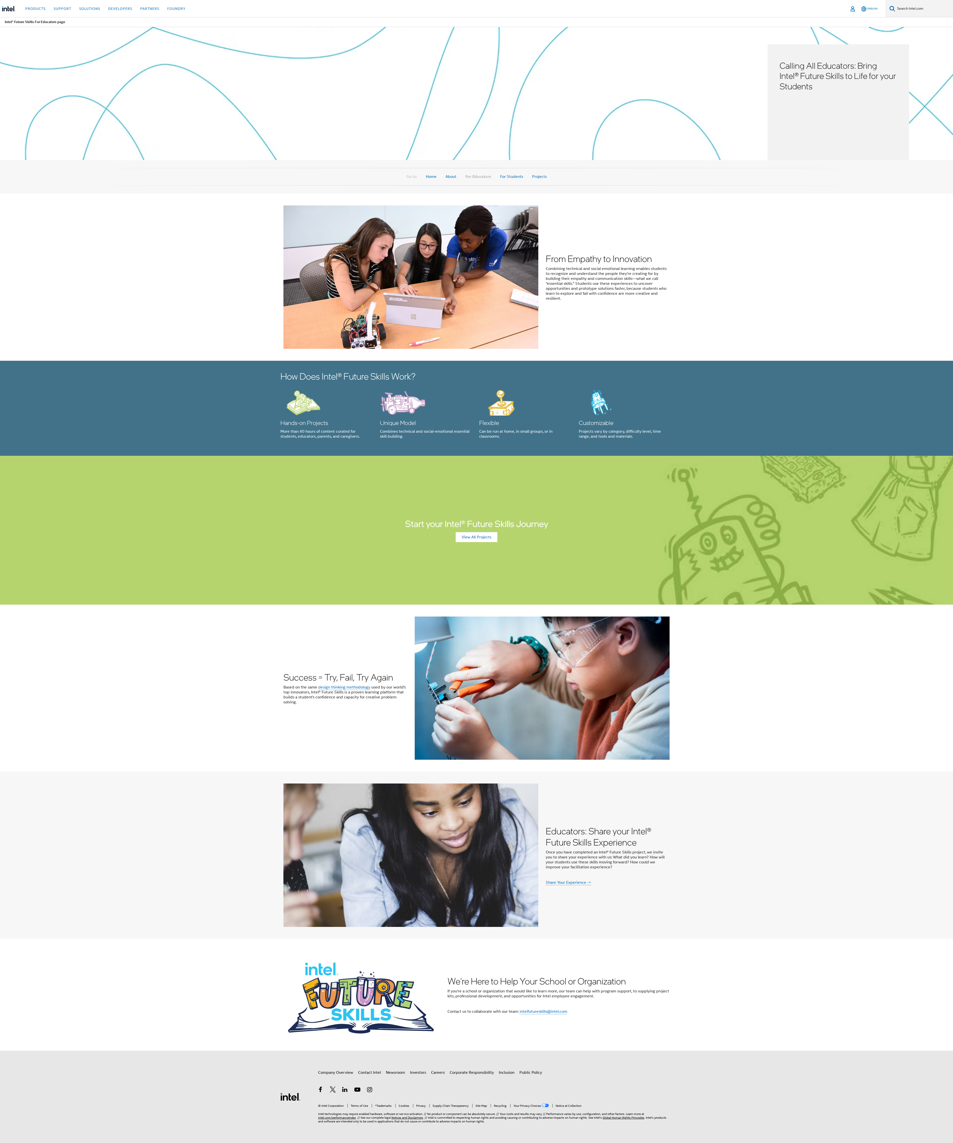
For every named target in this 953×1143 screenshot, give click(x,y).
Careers (438, 1072)
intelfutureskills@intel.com (543, 1011)
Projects (539, 176)
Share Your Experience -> (568, 882)
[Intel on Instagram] (369, 1090)
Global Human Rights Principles (623, 1117)
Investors (418, 1072)
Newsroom (395, 1072)
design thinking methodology (344, 687)
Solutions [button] (89, 8)
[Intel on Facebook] (320, 1090)
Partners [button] (149, 8)
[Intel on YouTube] (357, 1090)
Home (431, 176)
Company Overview (335, 1072)
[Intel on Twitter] (333, 1090)
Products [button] (35, 8)
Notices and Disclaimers (407, 1117)
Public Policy (530, 1072)
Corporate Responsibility (472, 1072)
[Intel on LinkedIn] (345, 1090)
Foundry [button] (176, 8)
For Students (511, 176)
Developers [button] (120, 8)
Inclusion (506, 1072)
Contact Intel (369, 1072)
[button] (476, 408)
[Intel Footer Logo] (290, 1096)
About (450, 176)
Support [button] (62, 8)
